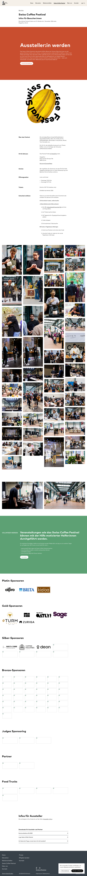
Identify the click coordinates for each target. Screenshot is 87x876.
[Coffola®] (18, 691)
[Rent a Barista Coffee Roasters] (63, 703)
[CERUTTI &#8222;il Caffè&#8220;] (30, 685)
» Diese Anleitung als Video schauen (49, 204)
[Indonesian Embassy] (10, 614)
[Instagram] (40, 868)
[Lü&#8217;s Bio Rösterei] (52, 697)
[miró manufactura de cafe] (7, 703)
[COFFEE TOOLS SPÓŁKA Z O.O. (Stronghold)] (27, 647)
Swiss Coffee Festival (9, 863)
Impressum (39, 873)
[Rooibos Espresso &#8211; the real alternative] (18, 709)
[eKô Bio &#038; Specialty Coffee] (30, 691)
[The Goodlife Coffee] (30, 709)
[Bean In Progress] (18, 679)
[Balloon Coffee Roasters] (7, 679)
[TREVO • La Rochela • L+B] (41, 709)
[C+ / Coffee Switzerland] (52, 679)
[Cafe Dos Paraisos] (7, 685)
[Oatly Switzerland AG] (44, 614)
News (4, 855)
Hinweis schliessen (77, 871)
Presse (21, 855)
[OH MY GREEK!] (10, 790)
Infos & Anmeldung (27, 63)
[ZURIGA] (27, 621)
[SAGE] (60, 614)
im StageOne (53, 153)
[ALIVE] (10, 765)
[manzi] (63, 697)
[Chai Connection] (41, 685)
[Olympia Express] (52, 703)
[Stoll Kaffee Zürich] (60, 654)
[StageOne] (27, 765)
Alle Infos (21, 10)
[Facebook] (36, 868)
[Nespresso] (27, 740)
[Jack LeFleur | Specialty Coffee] (7, 697)
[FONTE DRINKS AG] (52, 691)
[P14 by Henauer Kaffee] (27, 654)
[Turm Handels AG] (10, 621)
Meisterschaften (7, 860)
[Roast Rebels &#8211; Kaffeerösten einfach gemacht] (7, 709)
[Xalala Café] (7, 716)
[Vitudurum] (52, 709)
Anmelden (24, 557)
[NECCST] (30, 703)
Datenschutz (46, 873)
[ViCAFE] (44, 740)
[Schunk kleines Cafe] (27, 790)
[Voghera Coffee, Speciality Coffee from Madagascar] (63, 709)
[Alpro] (10, 589)
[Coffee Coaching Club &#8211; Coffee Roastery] (63, 685)
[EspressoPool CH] (41, 691)
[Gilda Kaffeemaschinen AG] (60, 647)
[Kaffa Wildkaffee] (30, 697)
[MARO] (27, 614)
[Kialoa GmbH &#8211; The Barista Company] (44, 589)
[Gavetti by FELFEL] (63, 691)
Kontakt (4, 869)
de (82, 3)
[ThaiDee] (10, 797)
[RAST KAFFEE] (44, 654)
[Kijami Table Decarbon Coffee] (41, 697)
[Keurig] (10, 740)
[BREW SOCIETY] (41, 679)
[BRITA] (27, 589)
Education (5, 858)
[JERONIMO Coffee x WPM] (18, 697)
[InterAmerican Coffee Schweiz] (10, 654)
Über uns (5, 866)
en (84, 3)
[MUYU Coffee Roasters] (18, 703)
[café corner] (63, 679)
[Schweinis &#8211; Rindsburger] (44, 790)
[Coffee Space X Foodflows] (7, 691)
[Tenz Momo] (60, 790)
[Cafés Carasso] (18, 685)
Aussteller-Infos (47, 819)
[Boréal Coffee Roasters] (30, 679)
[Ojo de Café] (41, 703)
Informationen (65, 871)
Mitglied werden (24, 858)
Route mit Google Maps (46, 163)
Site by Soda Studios (7, 873)
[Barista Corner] (10, 647)
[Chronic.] (52, 685)
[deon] (44, 647)
